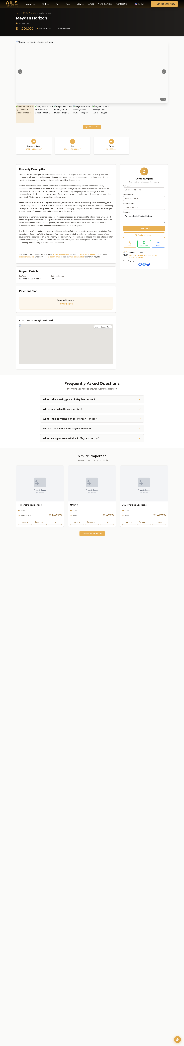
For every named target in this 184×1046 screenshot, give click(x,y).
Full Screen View (93, 127)
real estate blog (77, 257)
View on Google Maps (102, 327)
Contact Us (121, 3)
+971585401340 (137, 258)
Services (80, 3)
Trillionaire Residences (30, 505)
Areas (91, 3)
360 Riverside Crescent (134, 505)
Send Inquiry (144, 228)
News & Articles (105, 3)
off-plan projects (87, 254)
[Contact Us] (177, 1039)
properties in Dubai (61, 254)
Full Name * (127, 186)
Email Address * (128, 195)
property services (26, 257)
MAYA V (74, 505)
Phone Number (128, 203)
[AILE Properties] (12, 4)
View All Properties (90, 533)
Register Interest (145, 235)
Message (126, 212)
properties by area (52, 257)
